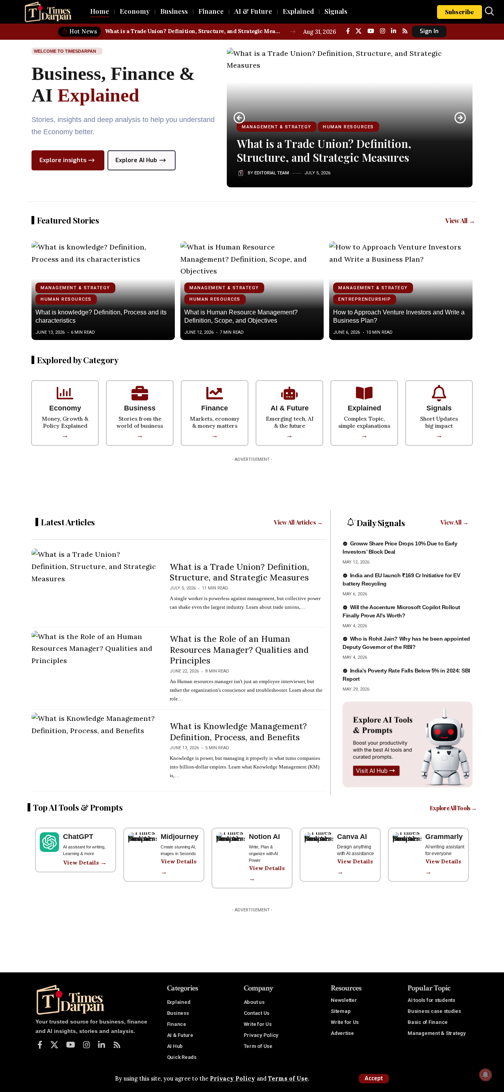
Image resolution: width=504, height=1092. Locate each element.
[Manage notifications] (485, 1074)
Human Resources (348, 126)
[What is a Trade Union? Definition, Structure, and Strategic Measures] (95, 586)
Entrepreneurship (364, 299)
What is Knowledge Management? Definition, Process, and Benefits (238, 731)
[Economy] (65, 393)
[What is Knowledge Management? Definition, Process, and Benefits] (95, 750)
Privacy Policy (232, 1078)
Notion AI (264, 837)
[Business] (140, 393)
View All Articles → (298, 522)
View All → (460, 220)
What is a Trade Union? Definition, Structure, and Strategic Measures (193, 31)
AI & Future (290, 408)
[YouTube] (370, 31)
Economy (65, 408)
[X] (358, 31)
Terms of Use (288, 1078)
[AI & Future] (289, 393)
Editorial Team (271, 173)
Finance (214, 408)
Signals (439, 408)
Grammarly (444, 837)
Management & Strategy (276, 126)
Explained (364, 408)
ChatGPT (78, 837)
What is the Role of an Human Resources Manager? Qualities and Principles (239, 650)
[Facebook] (348, 31)
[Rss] (405, 31)
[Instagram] (382, 31)
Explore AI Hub (136, 160)
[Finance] (214, 393)
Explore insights (62, 160)
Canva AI (352, 837)
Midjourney (179, 837)
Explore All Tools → (453, 808)
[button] (374, 1078)
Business (140, 408)
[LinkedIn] (393, 31)
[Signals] (439, 393)
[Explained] (364, 393)
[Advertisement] (252, 483)
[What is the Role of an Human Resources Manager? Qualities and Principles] (95, 668)
